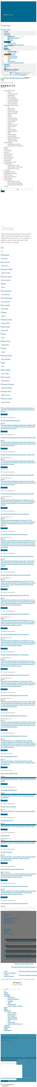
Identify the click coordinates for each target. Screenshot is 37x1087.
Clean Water (7, 150)
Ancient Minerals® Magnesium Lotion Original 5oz (16, 575)
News (6, 48)
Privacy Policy (8, 923)
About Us (7, 66)
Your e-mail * (20, 1064)
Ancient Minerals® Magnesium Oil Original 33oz (15, 614)
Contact (6, 64)
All (8, 106)
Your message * (26, 1077)
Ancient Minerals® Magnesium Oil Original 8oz (15, 654)
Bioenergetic (11, 36)
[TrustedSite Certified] (18, 76)
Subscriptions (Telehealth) (15, 184)
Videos (6, 186)
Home (6, 31)
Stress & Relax (12, 134)
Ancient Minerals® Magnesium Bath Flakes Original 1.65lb (18, 437)
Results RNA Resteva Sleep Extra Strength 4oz (14, 903)
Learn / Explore (12, 51)
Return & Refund (9, 976)
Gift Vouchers (8, 158)
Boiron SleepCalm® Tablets (9, 756)
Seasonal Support (13, 131)
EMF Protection (9, 157)
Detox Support (8, 154)
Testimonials (11, 61)
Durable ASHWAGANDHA (9, 790)
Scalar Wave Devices (10, 176)
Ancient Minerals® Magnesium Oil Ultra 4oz (14, 715)
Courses (6, 152)
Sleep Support (8, 178)
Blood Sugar (11, 108)
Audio (6, 147)
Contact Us (7, 914)
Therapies (7, 35)
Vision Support (12, 136)
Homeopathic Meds (10, 162)
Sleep (9, 132)
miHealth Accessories (10, 173)
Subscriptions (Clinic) (14, 181)
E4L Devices (7, 155)
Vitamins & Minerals (14, 137)
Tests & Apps (11, 97)
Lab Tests (7, 170)
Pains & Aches (12, 129)
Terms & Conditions (10, 973)
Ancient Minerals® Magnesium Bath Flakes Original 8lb (17, 475)
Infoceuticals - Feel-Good (15, 167)
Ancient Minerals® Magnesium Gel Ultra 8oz (14, 534)
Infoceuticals (11, 54)
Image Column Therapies (15, 1006)
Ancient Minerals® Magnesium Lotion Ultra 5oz (15, 595)
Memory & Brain (12, 124)
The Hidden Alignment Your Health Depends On (18, 949)
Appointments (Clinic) (14, 144)
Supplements (11, 95)
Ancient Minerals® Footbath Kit (10, 420)
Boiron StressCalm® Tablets (9, 773)
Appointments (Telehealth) (15, 145)
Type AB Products (13, 100)
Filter (2, 191)
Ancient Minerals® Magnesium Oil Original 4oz (15, 634)
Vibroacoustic (12, 43)
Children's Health (13, 111)
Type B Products (12, 102)
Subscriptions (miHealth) (15, 183)
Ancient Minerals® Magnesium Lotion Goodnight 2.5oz (17, 556)
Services (7, 33)
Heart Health (11, 121)
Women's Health (12, 141)
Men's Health (11, 126)
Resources (7, 49)
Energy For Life (12, 53)
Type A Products (12, 98)
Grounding (7, 160)
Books (9, 92)
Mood (9, 128)
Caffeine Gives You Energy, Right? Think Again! (18, 959)
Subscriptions (8, 179)
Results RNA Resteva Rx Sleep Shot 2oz (12, 869)
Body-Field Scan (12, 56)
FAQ (9, 59)
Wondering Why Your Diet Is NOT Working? (17, 954)
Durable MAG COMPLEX (8, 806)
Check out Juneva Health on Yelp (23, 964)
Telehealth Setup (12, 58)
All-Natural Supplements (16, 78)
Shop (5, 46)
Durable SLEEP (5, 835)
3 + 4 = (18, 1079)
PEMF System (8, 175)
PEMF (9, 41)
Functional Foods (13, 93)
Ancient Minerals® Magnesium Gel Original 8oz (15, 514)
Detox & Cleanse (12, 113)
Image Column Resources (15, 1024)
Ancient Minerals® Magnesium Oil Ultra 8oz (14, 736)
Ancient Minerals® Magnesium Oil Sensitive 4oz (15, 675)
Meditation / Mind (9, 171)
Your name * (19, 1062)
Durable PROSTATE (7, 820)
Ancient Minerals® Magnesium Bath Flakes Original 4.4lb (18, 454)
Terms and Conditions (10, 921)
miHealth (10, 40)
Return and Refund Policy (11, 918)
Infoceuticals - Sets (13, 168)
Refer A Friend (8, 933)
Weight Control (12, 139)
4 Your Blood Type (9, 90)
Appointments (8, 142)
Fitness (10, 116)
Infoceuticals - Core (13, 165)
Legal (5, 932)
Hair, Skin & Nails (13, 119)
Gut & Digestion (12, 118)
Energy (10, 115)
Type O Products (13, 103)
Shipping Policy (8, 919)
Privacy (6, 974)
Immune (10, 123)
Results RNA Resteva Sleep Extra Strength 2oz (14, 886)
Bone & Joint (11, 110)
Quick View (4, 414)
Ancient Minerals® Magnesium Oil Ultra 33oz (14, 695)
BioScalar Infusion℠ (13, 38)
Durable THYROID (6, 852)
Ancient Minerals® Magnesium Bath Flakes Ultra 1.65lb (17, 493)
